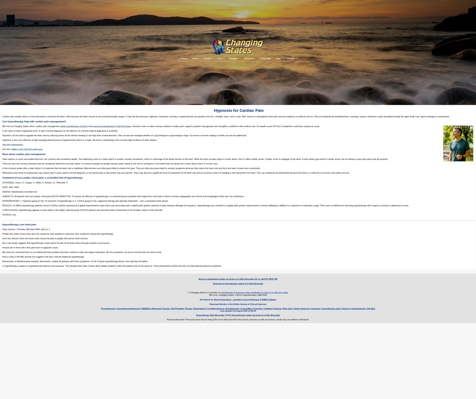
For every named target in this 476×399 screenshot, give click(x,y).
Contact (207, 58)
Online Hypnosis (302, 309)
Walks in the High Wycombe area (27, 149)
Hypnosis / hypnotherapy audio (326, 309)
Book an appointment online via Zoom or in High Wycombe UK (228, 279)
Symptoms (249, 58)
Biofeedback (200, 309)
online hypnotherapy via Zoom (74, 126)
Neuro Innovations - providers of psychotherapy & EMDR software (245, 300)
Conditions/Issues (215, 309)
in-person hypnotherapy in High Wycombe (111, 126)
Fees (220, 58)
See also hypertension (12, 144)
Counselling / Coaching (251, 309)
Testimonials (265, 58)
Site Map (371, 309)
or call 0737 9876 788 (267, 279)
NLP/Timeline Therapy (182, 309)
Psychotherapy (108, 309)
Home (185, 58)
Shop (278, 58)
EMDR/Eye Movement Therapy (155, 309)
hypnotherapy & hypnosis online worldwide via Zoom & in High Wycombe (254, 292)
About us (346, 309)
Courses (290, 58)
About (195, 58)
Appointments (359, 309)
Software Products (273, 309)
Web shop (288, 309)
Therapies (233, 58)
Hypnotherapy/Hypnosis (128, 309)
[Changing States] (238, 55)
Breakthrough (232, 309)
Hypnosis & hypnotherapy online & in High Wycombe (238, 284)
